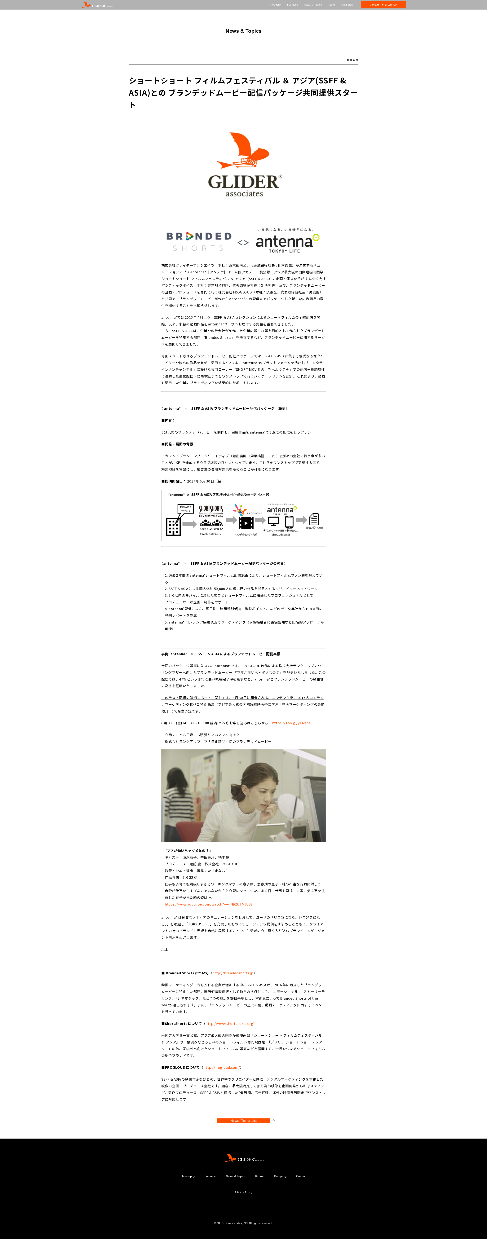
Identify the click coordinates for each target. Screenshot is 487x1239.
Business (292, 4)
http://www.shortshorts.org (229, 1023)
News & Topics (313, 4)
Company (347, 4)
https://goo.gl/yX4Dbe (291, 722)
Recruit (332, 4)
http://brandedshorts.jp (233, 972)
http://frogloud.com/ (221, 1067)
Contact (301, 1176)
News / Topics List (243, 1120)
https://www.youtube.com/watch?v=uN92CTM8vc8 (208, 903)
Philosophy (274, 4)
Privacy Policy (243, 1192)
